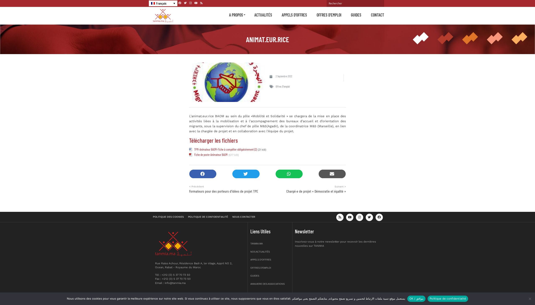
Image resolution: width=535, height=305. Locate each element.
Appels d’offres (294, 14)
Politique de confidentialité (208, 217)
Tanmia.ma (256, 243)
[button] (203, 173)
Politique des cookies (168, 217)
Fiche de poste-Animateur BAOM (211, 154)
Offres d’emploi (329, 14)
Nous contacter (243, 217)
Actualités (263, 14)
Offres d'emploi (283, 86)
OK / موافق (416, 298)
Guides (356, 14)
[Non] (530, 299)
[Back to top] (517, 292)
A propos (236, 14)
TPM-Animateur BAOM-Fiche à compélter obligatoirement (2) (225, 149)
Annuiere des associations (267, 284)
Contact (377, 14)
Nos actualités (260, 251)
